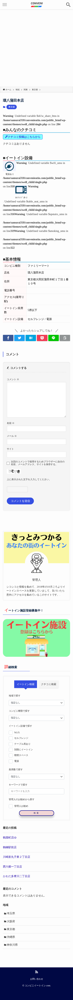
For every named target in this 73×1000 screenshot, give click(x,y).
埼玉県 (11, 913)
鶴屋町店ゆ (10, 837)
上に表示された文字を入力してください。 (29, 479)
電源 (16, 761)
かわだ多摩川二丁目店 (16, 876)
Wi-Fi (17, 732)
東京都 (11, 107)
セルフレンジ (21, 738)
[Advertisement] (36, 48)
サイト (10, 449)
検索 (37, 813)
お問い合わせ (36, 979)
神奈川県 (12, 944)
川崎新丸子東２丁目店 (16, 856)
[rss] (36, 972)
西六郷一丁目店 (12, 866)
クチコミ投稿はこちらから (24, 136)
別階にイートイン (23, 749)
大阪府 (11, 921)
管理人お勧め (21, 806)
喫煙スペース (21, 755)
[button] (68, 4)
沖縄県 (11, 937)
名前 (10, 423)
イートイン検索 (25, 684)
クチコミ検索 (48, 684)
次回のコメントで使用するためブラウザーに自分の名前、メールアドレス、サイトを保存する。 (38, 463)
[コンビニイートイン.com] (36, 4)
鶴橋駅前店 (10, 847)
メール (12, 436)
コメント (13, 379)
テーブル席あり (22, 744)
